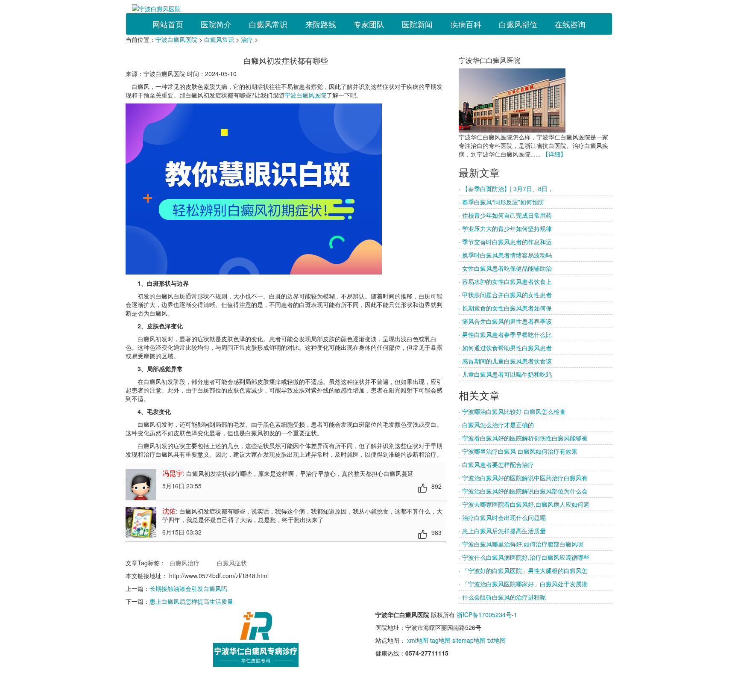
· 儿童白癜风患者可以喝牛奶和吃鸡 (505, 374)
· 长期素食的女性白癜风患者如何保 (505, 308)
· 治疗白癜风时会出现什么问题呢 (502, 517)
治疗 (247, 39)
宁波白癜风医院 (176, 39)
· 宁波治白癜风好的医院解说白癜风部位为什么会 (523, 491)
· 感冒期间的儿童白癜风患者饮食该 (505, 361)
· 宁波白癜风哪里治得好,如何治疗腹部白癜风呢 (521, 544)
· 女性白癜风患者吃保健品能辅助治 (505, 268)
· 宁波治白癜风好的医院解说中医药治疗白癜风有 (523, 477)
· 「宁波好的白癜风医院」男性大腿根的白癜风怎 (523, 570)
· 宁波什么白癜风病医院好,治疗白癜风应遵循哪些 (524, 557)
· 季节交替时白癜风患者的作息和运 (505, 241)
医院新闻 (417, 24)
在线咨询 (570, 24)
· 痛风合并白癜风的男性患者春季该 (505, 321)
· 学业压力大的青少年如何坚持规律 (505, 228)
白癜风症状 (232, 562)
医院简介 (216, 24)
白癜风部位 (518, 24)
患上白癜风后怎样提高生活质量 (191, 601)
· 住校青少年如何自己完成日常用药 (505, 215)
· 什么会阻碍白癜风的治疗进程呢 (502, 597)
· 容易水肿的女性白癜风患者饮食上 (505, 281)
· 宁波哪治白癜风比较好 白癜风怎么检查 (512, 411)
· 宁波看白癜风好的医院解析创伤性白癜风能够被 (523, 438)
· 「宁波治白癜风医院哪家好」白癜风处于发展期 (523, 583)
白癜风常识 (268, 24)
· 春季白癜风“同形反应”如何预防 (501, 202)
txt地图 (496, 640)
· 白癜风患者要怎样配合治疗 (496, 464)
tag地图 (440, 640)
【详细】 (554, 154)
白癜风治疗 (184, 562)
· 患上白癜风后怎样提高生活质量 (502, 530)
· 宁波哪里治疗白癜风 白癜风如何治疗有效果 (518, 451)
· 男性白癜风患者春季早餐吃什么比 (505, 334)
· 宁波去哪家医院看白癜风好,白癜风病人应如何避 (524, 504)
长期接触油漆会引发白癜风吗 (188, 588)
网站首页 (167, 24)
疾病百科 (466, 24)
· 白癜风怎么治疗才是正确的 (496, 424)
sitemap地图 (469, 640)
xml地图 (417, 640)
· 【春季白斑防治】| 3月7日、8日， (506, 188)
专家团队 (369, 24)
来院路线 (320, 24)
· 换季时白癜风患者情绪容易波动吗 (505, 255)
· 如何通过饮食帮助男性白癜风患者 (505, 347)
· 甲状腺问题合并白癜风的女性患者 (505, 294)
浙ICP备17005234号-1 (487, 614)
